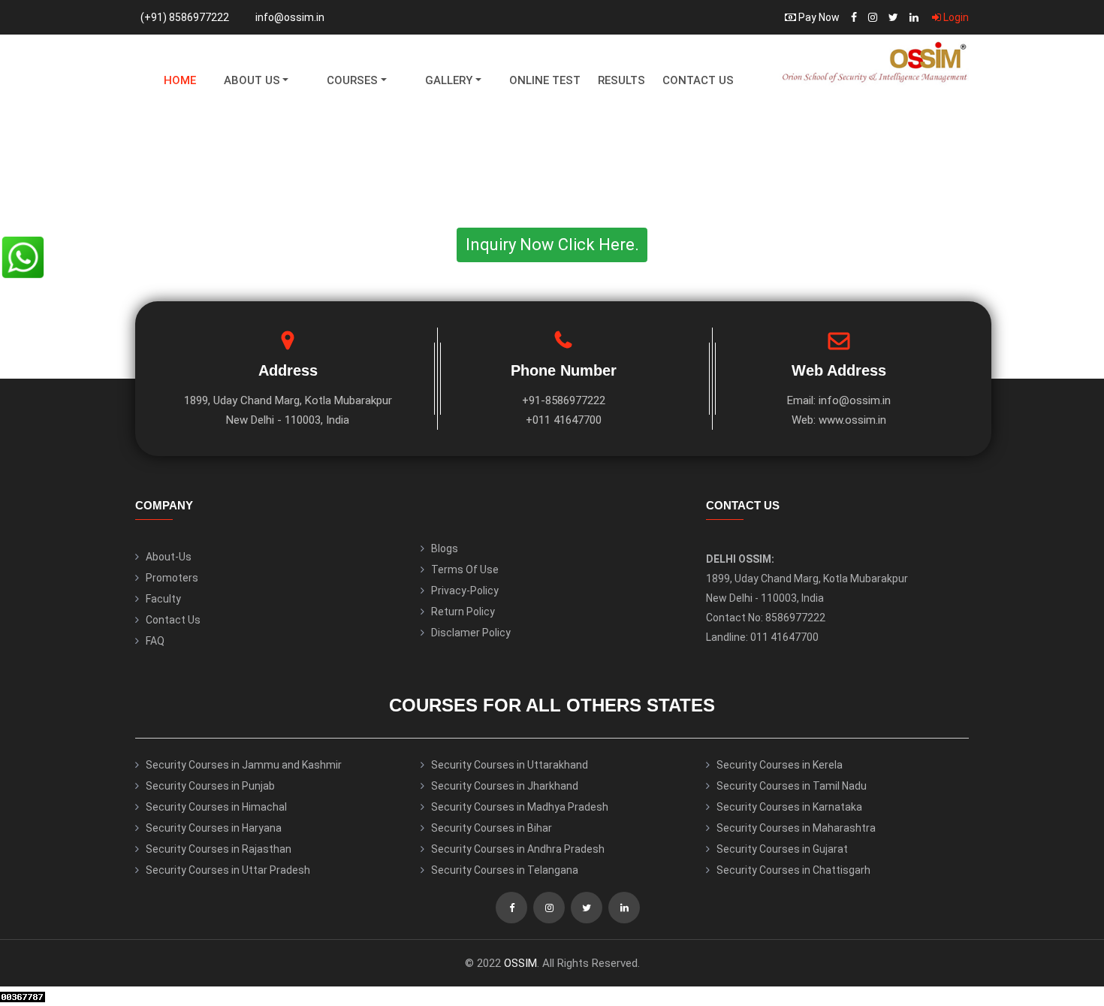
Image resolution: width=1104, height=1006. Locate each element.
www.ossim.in (852, 420)
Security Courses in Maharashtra (796, 828)
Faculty (163, 599)
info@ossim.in (289, 17)
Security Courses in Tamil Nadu (791, 786)
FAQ (155, 641)
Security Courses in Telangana (504, 870)
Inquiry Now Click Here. (552, 244)
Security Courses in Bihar (491, 828)
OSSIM (520, 963)
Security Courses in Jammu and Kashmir (244, 765)
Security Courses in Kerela (779, 765)
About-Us (169, 557)
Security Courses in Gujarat (782, 849)
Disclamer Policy (471, 633)
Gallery (448, 80)
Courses (352, 80)
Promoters (172, 578)
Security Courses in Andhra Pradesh (518, 849)
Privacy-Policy (465, 591)
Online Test (545, 80)
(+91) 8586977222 (184, 17)
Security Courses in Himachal (216, 807)
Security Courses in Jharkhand (504, 786)
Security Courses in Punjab (210, 786)
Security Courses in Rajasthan (218, 849)
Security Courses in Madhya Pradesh (519, 807)
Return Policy (463, 612)
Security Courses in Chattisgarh (793, 870)
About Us (252, 80)
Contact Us (698, 80)
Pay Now (818, 17)
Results (621, 80)
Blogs (444, 548)
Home (180, 80)
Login (955, 17)
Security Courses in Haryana (214, 828)
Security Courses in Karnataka (789, 807)
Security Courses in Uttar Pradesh (228, 870)
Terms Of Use (465, 569)
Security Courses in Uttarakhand (509, 765)
